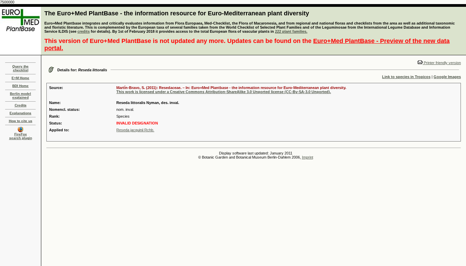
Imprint (307, 157)
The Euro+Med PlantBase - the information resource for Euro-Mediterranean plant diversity (176, 13)
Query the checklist (20, 68)
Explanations (20, 113)
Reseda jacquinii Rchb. (135, 130)
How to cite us (20, 121)
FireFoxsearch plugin (20, 136)
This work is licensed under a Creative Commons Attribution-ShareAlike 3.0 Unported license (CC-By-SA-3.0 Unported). (223, 92)
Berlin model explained (20, 95)
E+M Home (20, 78)
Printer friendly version (442, 63)
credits (83, 31)
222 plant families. (291, 31)
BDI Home (20, 86)
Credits (21, 105)
